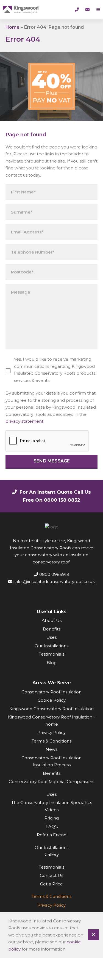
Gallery (51, 854)
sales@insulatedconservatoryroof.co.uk (53, 581)
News (51, 749)
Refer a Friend (51, 834)
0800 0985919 (53, 574)
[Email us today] (87, 9)
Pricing (51, 818)
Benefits (51, 629)
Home (12, 27)
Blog (52, 662)
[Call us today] (77, 9)
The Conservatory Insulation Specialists (51, 802)
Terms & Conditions (51, 741)
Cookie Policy (52, 700)
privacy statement (24, 421)
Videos (52, 809)
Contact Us (51, 875)
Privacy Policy (51, 732)
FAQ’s (52, 826)
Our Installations (51, 645)
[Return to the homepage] (20, 10)
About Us (52, 620)
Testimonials (51, 654)
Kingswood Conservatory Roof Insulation (51, 708)
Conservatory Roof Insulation (51, 691)
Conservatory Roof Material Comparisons (51, 781)
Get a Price (51, 884)
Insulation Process (52, 764)
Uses (51, 637)
